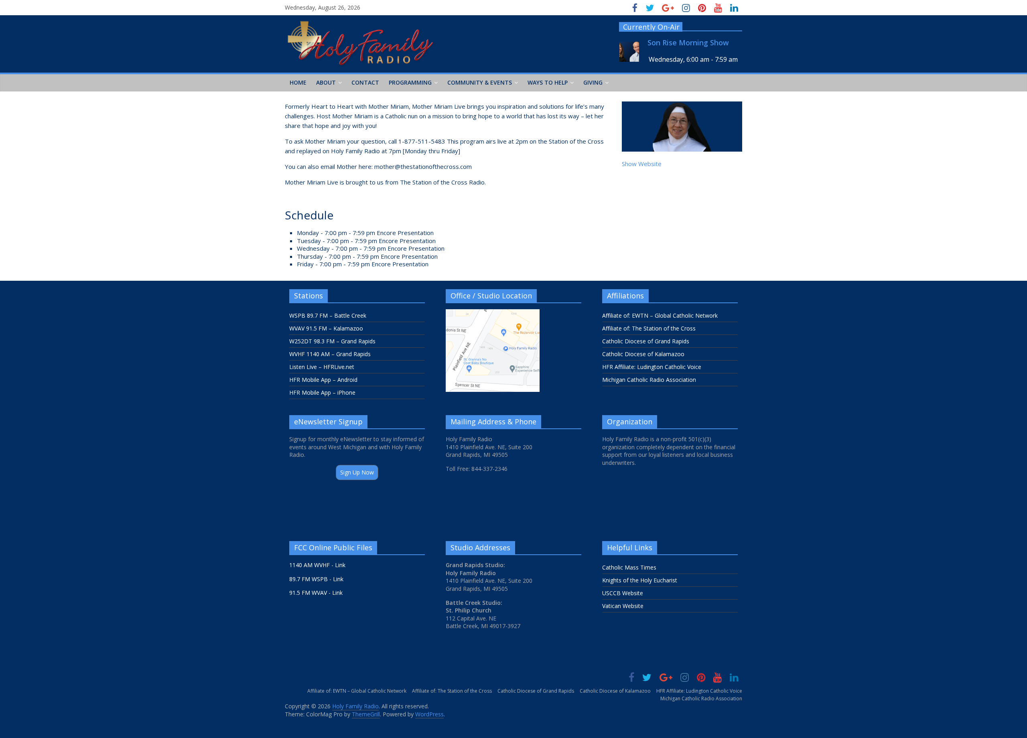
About (326, 82)
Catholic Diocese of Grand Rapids (645, 341)
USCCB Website (622, 593)
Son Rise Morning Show (688, 42)
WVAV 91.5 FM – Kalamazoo (326, 328)
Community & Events (479, 82)
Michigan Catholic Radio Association (649, 379)
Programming (410, 82)
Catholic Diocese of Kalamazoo (643, 354)
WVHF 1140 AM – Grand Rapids (330, 354)
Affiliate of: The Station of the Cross (649, 328)
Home (298, 82)
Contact (365, 82)
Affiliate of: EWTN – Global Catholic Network (660, 315)
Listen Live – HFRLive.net (321, 367)
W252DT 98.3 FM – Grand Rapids (332, 341)
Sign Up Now (357, 472)
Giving (593, 82)
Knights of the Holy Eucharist (639, 580)
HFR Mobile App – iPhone (322, 392)
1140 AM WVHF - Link (317, 565)
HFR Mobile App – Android (323, 379)
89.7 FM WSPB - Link (316, 579)
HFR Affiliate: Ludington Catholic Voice (651, 367)
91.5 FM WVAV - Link (316, 592)
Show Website (642, 164)
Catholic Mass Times (629, 567)
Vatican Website (622, 606)
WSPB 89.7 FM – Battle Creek (327, 315)
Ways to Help (548, 82)
